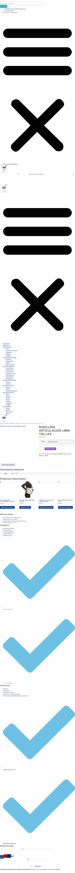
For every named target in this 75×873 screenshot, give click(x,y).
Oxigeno (8, 383)
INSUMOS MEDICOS (8, 392)
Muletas (8, 362)
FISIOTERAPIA (7, 406)
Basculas (8, 387)
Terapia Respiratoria (11, 390)
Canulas (8, 382)
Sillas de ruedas (10, 364)
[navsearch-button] (0, 183)
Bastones (8, 359)
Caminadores (9, 361)
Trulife (46, 455)
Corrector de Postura (12, 350)
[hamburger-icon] (73, 174)
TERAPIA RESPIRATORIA (9, 380)
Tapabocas (9, 403)
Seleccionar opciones (7, 507)
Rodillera (8, 354)
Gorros (8, 399)
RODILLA (18, 423)
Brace (7, 349)
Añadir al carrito (50, 449)
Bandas (8, 408)
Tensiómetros (9, 378)
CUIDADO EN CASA (8, 385)
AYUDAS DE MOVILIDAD (9, 357)
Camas (8, 389)
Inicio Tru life (67, 453)
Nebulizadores (10, 375)
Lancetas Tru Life (10, 373)
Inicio (1, 423)
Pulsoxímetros (10, 376)
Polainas (8, 401)
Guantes (8, 397)
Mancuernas (9, 411)
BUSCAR (3, 6)
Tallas (42, 441)
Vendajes (8, 404)
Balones (8, 410)
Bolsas (7, 396)
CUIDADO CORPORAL (9, 423)
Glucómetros (9, 371)
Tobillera (8, 356)
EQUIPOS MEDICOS (8, 366)
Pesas (7, 413)
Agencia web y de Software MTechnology (44, 869)
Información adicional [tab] (8, 464)
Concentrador (10, 368)
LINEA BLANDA (7, 347)
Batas (7, 394)
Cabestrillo (9, 352)
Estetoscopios (10, 369)
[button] (37, 88)
